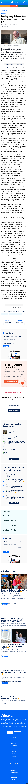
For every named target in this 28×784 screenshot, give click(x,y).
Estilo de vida (14, 743)
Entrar (18, 405)
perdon (19, 314)
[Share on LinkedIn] (16, 67)
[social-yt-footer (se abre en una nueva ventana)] (10, 764)
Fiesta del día (8, 516)
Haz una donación (14, 770)
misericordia (5, 314)
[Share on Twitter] (18, 67)
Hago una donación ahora (10, 381)
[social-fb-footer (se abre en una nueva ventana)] (12, 764)
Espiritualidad (14, 742)
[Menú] (5, 2)
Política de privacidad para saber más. (13, 343)
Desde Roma (4, 10)
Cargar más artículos (14, 459)
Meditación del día (10, 521)
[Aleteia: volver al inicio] (14, 2)
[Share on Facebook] (13, 67)
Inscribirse (6, 346)
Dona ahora (13, 5)
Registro (5, 5)
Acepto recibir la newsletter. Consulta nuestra (13, 343)
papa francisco (13, 314)
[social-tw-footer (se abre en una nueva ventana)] (15, 764)
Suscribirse (10, 733)
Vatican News (15, 24)
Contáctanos (14, 777)
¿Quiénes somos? (14, 772)
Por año (14, 759)
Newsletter (14, 751)
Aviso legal (14, 775)
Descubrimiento (14, 745)
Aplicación (14, 753)
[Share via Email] (20, 67)
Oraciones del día (9, 530)
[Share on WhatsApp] (23, 67)
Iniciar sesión (17, 733)
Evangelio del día (9, 525)
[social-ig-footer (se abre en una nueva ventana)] (17, 764)
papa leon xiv (5, 575)
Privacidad (14, 779)
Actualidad (14, 740)
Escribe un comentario (14, 410)
